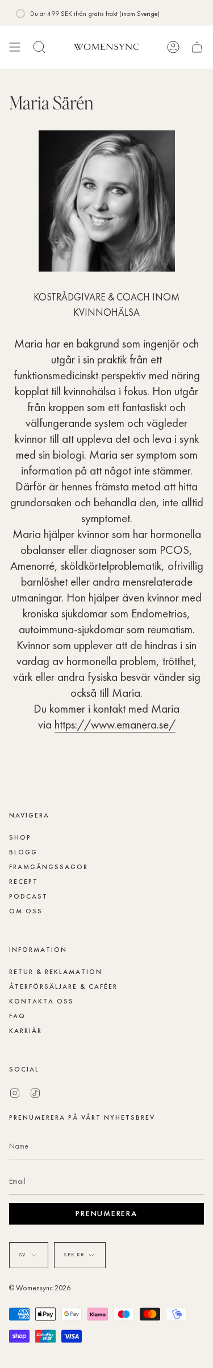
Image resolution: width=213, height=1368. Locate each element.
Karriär (25, 1030)
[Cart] (197, 47)
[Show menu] (14, 47)
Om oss (26, 911)
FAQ (17, 1015)
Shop (20, 837)
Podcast (28, 896)
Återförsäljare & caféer (63, 986)
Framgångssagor (48, 866)
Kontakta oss (41, 1001)
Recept (23, 881)
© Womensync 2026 (39, 1288)
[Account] (173, 47)
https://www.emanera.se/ (115, 724)
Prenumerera (106, 1213)
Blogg (23, 852)
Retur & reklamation (55, 971)
